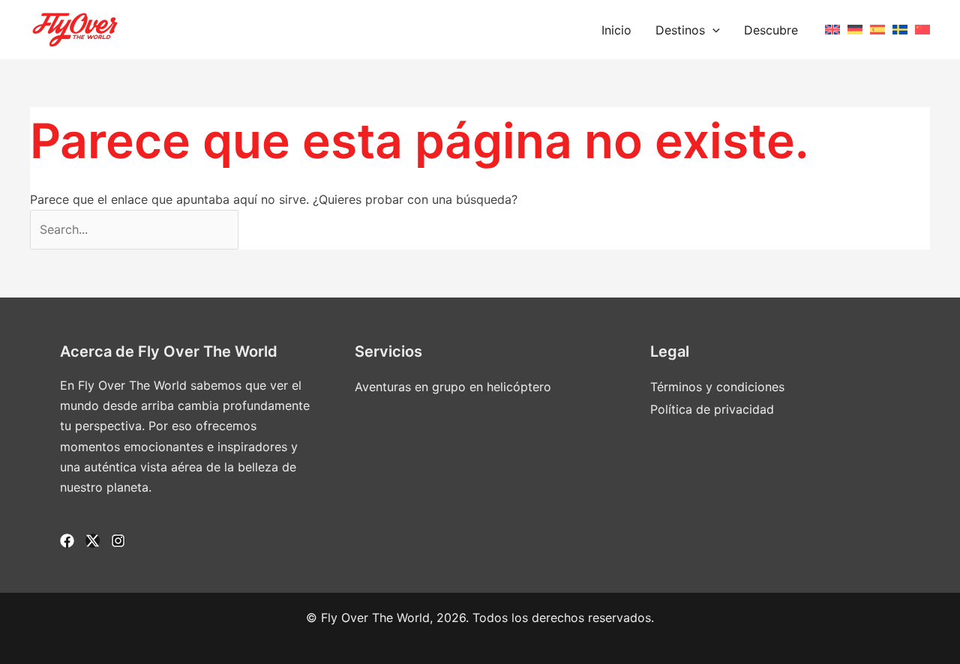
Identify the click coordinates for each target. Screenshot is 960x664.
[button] (712, 30)
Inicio (617, 29)
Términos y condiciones (717, 386)
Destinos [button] (680, 29)
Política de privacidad (712, 409)
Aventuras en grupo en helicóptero (453, 386)
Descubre (771, 29)
